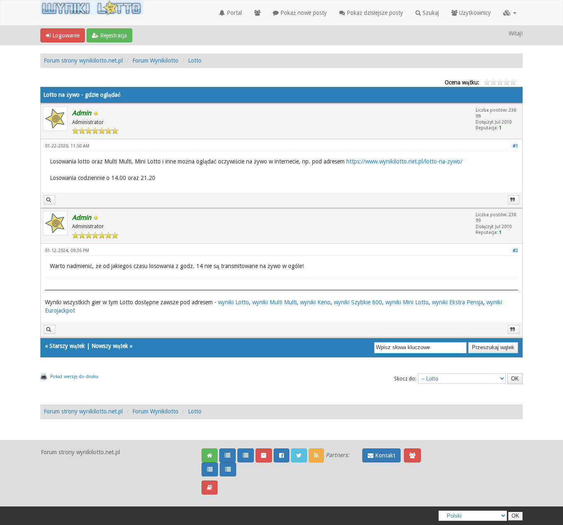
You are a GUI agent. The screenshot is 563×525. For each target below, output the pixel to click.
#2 (515, 250)
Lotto (195, 60)
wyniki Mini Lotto (407, 302)
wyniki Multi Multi (274, 302)
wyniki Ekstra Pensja (457, 302)
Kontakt (384, 455)
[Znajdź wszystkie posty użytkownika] (49, 200)
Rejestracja (113, 35)
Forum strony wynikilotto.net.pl (83, 60)
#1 (515, 146)
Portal (233, 12)
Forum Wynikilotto (155, 60)
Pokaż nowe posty (303, 12)
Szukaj (430, 12)
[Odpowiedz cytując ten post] (513, 200)
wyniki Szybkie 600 (358, 302)
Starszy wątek (67, 346)
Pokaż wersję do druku (74, 376)
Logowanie (65, 35)
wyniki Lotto (233, 302)
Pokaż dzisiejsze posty (374, 12)
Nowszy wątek (109, 346)
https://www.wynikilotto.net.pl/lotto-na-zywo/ (404, 161)
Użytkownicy (474, 12)
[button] (510, 12)
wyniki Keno (315, 302)
